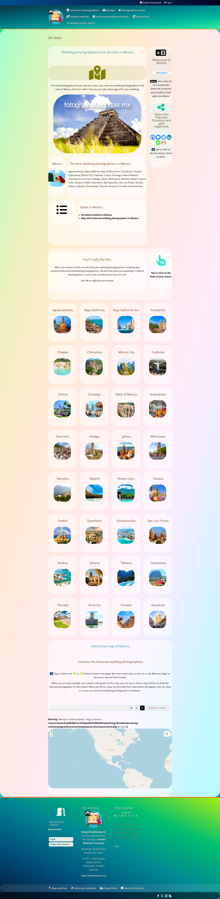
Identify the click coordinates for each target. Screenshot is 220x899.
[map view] (142, 708)
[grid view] (131, 708)
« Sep (116, 846)
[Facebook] (152, 137)
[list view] (137, 708)
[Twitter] (163, 137)
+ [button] (51, 731)
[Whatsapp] (158, 142)
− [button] (51, 735)
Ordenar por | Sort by (156, 708)
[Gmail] (163, 142)
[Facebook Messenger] (158, 137)
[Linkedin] (168, 137)
